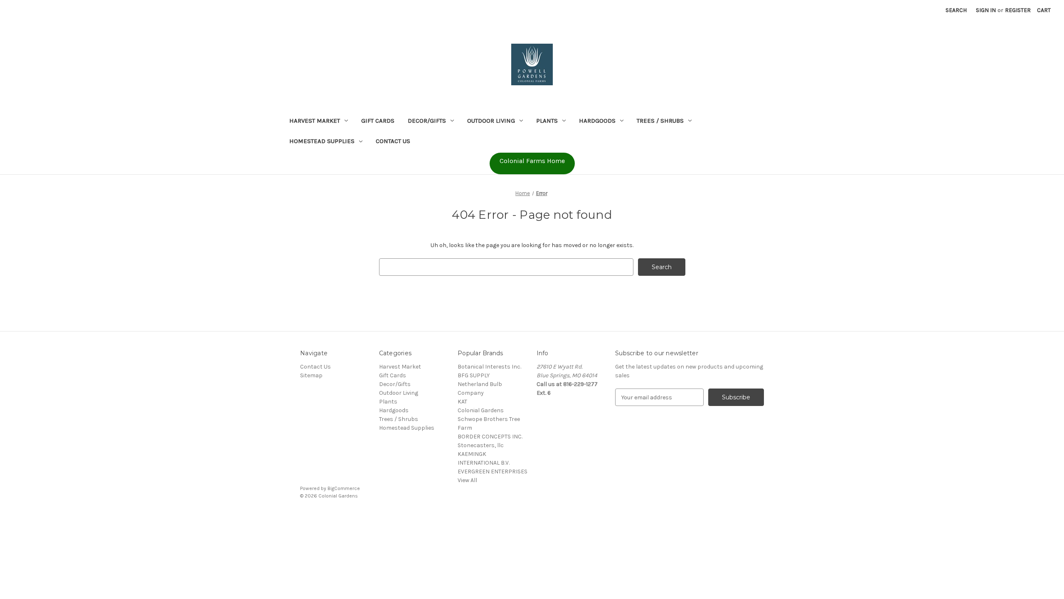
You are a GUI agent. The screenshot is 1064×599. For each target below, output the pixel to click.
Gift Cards (377, 120)
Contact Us (393, 141)
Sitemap (311, 375)
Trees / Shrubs (660, 120)
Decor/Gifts (427, 120)
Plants (547, 120)
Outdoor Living (491, 120)
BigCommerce (344, 488)
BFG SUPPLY (474, 375)
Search (956, 10)
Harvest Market (314, 120)
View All (467, 480)
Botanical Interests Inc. (489, 366)
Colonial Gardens (481, 410)
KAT (462, 401)
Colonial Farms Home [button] (532, 161)
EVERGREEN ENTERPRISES (492, 471)
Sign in (986, 10)
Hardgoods (597, 120)
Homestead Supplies (322, 141)
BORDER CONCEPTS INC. (490, 436)
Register (1018, 10)
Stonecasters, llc (481, 445)
